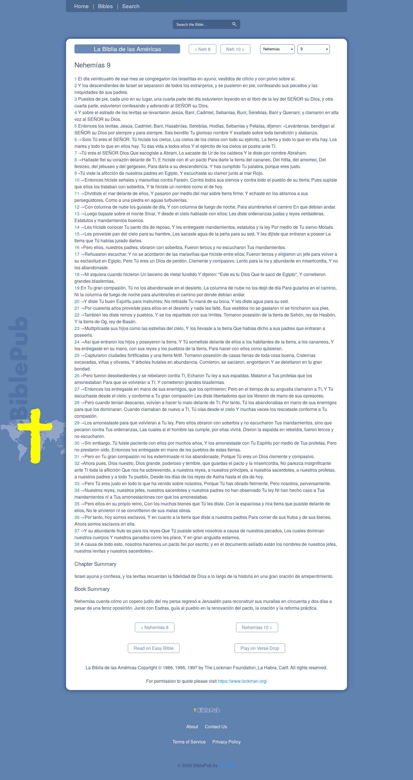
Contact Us (216, 726)
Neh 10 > (235, 49)
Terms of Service (189, 741)
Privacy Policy (226, 741)
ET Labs (227, 765)
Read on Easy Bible (154, 648)
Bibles (105, 6)
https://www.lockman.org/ (242, 681)
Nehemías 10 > (257, 627)
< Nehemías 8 (155, 627)
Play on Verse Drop (259, 648)
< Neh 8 (202, 49)
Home (81, 6)
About (192, 726)
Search (131, 6)
